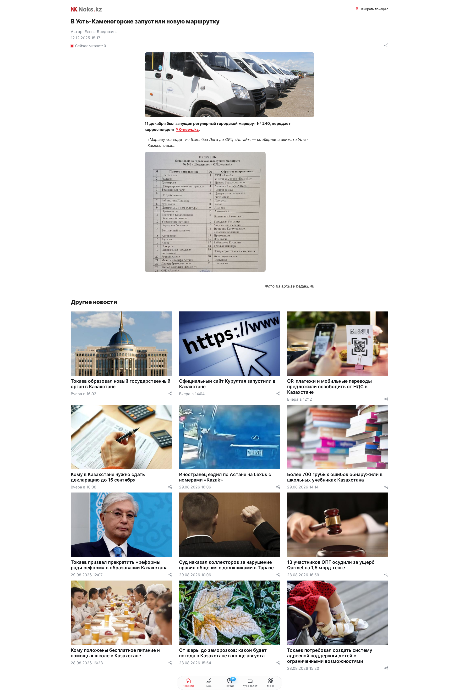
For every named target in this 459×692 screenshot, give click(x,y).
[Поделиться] (386, 46)
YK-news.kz (187, 129)
